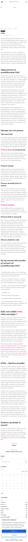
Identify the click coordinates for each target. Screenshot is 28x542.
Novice (2, 512)
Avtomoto (3, 502)
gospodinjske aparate (10, 345)
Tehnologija (3, 515)
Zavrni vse (14, 539)
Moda (2, 510)
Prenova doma (6, 150)
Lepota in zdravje (5, 508)
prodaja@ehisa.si (5, 437)
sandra (3, 35)
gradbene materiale (9, 349)
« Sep (2, 493)
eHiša (19, 311)
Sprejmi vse (14, 531)
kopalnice (3, 319)
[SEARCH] (25, 461)
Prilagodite (14, 535)
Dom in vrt (3, 31)
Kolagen (14, 445)
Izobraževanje (4, 506)
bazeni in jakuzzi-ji (22, 353)
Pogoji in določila (19, 540)
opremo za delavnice (16, 347)
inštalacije (8, 347)
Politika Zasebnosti (9, 540)
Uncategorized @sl (5, 517)
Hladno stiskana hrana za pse (14, 451)
